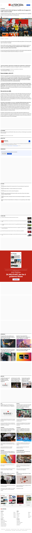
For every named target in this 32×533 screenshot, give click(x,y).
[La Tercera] (4, 504)
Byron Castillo (11, 135)
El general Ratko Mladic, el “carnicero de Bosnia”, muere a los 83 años (8, 474)
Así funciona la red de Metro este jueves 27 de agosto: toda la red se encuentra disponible (15, 380)
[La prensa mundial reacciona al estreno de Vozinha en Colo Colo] (29, 218)
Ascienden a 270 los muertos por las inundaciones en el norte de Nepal (8, 486)
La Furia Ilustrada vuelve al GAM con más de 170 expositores (23, 452)
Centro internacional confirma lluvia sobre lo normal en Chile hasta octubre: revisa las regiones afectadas (8, 429)
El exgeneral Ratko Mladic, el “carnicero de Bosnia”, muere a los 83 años (11, 188)
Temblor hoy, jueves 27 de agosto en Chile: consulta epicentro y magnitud (5, 380)
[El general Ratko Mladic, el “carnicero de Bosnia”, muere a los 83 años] (8, 479)
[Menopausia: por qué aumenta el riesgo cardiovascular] (23, 479)
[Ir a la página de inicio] (16, 5)
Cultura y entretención (20, 450)
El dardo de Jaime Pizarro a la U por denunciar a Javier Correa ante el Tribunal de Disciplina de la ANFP (14, 221)
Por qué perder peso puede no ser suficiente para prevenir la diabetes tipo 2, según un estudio (8, 337)
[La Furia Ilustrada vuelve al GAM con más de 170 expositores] (23, 459)
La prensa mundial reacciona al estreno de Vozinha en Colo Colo (10, 217)
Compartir (2, 38)
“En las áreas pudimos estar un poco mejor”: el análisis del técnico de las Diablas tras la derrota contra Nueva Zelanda (23, 430)
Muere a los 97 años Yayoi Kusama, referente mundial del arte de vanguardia (22, 469)
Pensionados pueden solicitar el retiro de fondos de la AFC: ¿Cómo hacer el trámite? (26, 380)
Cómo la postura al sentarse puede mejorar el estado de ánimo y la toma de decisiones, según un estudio (8, 444)
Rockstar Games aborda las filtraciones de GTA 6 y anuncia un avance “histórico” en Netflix (23, 337)
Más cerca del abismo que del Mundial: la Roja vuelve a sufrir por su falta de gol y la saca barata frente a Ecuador (16, 132)
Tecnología (2, 450)
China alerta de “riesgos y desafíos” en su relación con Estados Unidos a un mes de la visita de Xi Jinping (8, 489)
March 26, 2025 (12, 70)
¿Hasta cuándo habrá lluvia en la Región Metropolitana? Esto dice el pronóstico (6, 447)
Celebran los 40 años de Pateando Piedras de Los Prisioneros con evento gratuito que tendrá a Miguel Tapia (15, 200)
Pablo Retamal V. (5, 17)
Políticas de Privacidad (15, 145)
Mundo (2, 472)
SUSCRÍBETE (16, 279)
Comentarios (6, 38)
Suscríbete (10, 153)
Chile (1, 403)
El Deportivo (3, 8)
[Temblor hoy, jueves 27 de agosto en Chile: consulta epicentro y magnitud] (5, 385)
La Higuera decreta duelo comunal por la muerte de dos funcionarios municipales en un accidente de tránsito (15, 197)
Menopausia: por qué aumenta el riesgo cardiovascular (23, 474)
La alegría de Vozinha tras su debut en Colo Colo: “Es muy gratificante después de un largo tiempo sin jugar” (14, 224)
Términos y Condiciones (10, 145)
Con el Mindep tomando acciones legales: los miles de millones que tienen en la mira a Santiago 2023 (14, 234)
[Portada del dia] (16, 267)
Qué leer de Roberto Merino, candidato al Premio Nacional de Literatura (23, 486)
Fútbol (4, 135)
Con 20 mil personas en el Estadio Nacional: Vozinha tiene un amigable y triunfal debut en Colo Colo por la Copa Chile (14, 228)
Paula (17, 472)
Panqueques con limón (19, 488)
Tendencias (2, 427)
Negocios (17, 403)
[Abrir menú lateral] (1, 5)
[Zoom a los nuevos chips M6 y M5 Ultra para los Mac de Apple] (23, 357)
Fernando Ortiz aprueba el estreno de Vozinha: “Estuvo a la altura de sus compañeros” (13, 230)
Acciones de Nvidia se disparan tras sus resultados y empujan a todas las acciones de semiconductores (23, 420)
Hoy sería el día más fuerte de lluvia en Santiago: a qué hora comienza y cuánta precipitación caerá (8, 350)
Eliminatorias (7, 135)
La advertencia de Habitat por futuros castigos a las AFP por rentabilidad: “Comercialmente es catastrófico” (23, 424)
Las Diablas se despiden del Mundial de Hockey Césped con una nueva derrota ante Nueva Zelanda (23, 444)
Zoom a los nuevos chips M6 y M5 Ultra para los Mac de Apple (23, 350)
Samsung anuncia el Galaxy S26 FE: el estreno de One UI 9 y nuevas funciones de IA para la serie (15, 186)
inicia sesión (4, 153)
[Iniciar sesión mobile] (30, 5)
